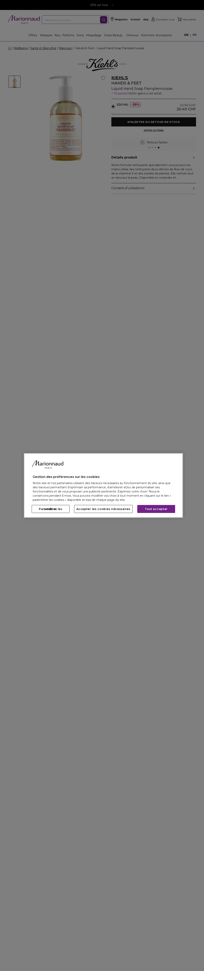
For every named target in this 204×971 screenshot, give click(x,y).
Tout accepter (156, 509)
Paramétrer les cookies (50, 509)
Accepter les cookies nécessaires (103, 509)
